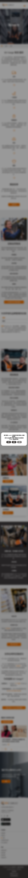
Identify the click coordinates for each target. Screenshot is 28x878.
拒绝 (14, 442)
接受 (9, 442)
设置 (10, 438)
